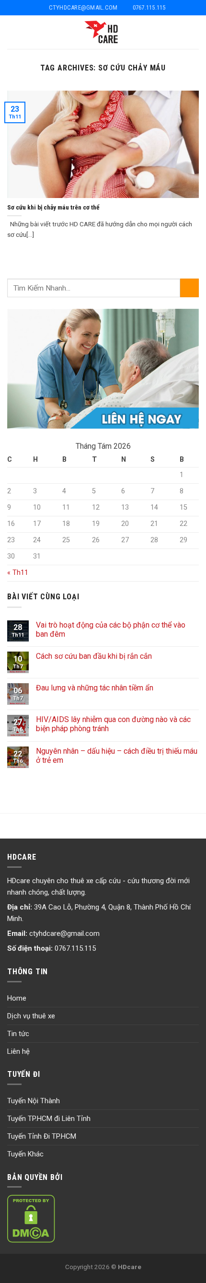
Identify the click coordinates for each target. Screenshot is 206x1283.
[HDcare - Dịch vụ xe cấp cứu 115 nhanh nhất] (103, 32)
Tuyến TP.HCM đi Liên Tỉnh (49, 1118)
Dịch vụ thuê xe (31, 1016)
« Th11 (17, 573)
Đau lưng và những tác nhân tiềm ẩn (94, 687)
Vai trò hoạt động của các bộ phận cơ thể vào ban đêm (110, 629)
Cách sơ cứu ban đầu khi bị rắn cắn (94, 656)
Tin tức (18, 1033)
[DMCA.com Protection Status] (31, 1218)
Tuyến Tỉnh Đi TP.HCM (41, 1136)
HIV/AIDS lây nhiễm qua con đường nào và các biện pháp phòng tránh (113, 724)
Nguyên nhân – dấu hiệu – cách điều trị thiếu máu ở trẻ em (116, 755)
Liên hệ (18, 1051)
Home (16, 998)
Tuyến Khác (25, 1154)
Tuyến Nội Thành (33, 1100)
